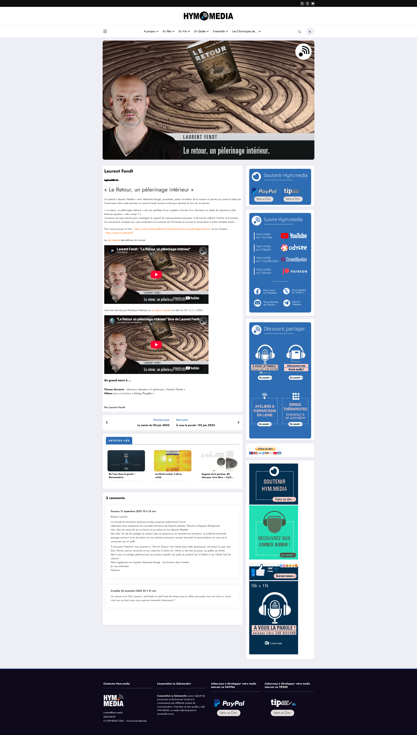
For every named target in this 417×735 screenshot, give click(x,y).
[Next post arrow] (238, 422)
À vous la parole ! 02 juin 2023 (195, 425)
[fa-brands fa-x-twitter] (307, 4)
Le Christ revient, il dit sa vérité (168, 476)
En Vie (183, 31)
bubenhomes (111, 180)
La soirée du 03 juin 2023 (153, 425)
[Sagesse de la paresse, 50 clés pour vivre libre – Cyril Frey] (219, 460)
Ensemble (219, 31)
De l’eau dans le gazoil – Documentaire (122, 476)
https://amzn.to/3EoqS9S (119, 233)
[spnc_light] (310, 31)
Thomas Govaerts (114, 389)
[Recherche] (299, 32)
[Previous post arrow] (107, 422)
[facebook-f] (302, 4)
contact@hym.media (113, 712)
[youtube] (313, 4)
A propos (149, 31)
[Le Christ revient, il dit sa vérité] (172, 460)
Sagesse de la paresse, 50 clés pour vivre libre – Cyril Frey (216, 476)
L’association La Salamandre (172, 695)
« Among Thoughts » (143, 393)
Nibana (108, 393)
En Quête (200, 31)
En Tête (167, 31)
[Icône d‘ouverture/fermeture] (105, 31)
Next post (182, 419)
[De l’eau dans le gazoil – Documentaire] (126, 460)
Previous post (161, 419)
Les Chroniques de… (245, 31)
